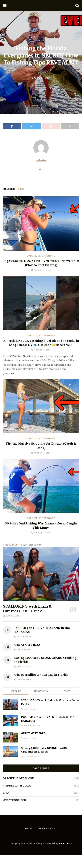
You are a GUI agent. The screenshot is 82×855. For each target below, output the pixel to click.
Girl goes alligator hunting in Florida (41, 674)
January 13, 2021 (40, 77)
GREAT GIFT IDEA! (27, 644)
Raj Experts (65, 843)
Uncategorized (14, 799)
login (15, 544)
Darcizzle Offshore (41, 256)
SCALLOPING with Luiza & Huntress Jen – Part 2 (27, 608)
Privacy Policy (46, 828)
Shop (6, 792)
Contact (29, 828)
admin (41, 160)
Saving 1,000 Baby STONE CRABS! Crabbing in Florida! (44, 749)
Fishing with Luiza (17, 785)
